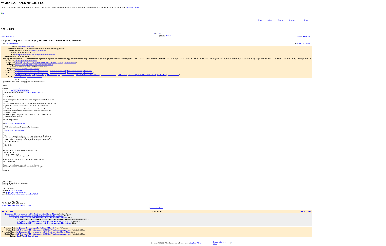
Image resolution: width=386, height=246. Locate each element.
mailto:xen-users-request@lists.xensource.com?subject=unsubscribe (71, 73)
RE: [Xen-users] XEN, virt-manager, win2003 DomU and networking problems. (44, 221)
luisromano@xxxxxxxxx (37, 51)
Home (260, 20)
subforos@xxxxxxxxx (26, 46)
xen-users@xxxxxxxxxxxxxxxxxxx (43, 55)
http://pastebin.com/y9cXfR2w (15, 130)
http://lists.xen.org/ (133, 7)
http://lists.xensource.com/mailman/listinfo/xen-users (31, 71)
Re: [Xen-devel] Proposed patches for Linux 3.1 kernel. (35, 228)
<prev (3, 36)
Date (7, 36)
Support (280, 20)
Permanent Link (300, 43)
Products (269, 20)
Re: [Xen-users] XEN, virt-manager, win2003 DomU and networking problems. (36, 216)
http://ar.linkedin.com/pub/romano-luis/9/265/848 (23, 194)
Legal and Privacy (196, 243)
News (306, 20)
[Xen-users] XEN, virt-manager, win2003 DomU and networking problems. (31, 214)
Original (307, 43)
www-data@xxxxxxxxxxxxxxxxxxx (25, 61)
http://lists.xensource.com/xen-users (16, 205)
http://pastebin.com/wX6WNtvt (15, 123)
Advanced (168, 35)
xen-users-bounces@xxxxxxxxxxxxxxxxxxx (28, 77)
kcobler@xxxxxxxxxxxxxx (22, 55)
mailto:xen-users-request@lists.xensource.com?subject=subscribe (71, 71)
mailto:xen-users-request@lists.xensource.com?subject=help (34, 65)
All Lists (158, 33)
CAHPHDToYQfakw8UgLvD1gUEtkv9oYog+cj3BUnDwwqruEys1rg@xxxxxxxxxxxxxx (44, 75)
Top (153, 33)
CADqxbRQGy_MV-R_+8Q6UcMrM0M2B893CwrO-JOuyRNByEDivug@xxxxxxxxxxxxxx (45, 63)
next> (12, 36)
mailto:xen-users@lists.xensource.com (27, 69)
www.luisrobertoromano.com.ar (16, 192)
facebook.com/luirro (15, 190)
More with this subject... (156, 208)
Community (292, 20)
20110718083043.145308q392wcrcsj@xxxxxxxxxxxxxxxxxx (96, 75)
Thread (304, 36)
